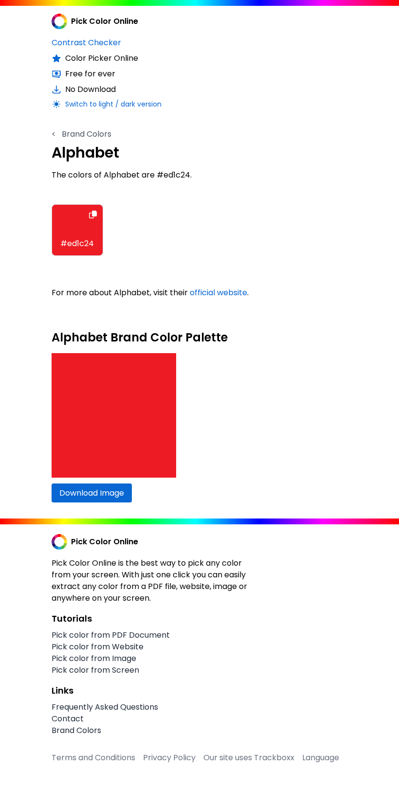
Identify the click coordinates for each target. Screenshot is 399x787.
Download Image (91, 493)
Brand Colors (81, 134)
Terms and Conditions (93, 757)
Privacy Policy (169, 757)
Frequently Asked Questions (105, 707)
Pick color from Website (98, 646)
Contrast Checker (86, 42)
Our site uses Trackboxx (248, 757)
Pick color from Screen (95, 670)
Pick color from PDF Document (111, 635)
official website (218, 292)
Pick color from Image (94, 658)
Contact (68, 718)
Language (320, 757)
